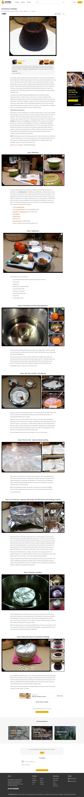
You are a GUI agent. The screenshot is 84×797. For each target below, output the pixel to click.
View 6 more (54, 530)
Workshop (34, 780)
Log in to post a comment (42, 770)
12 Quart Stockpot (20, 209)
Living (41, 780)
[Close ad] (83, 73)
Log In (74, 2)
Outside (41, 782)
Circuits (34, 778)
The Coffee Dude (17, 73)
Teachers (29, 2)
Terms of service (22, 794)
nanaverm (26, 761)
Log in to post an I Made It (42, 712)
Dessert (17, 11)
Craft (33, 784)
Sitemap (55, 784)
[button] (63, 14)
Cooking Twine (16, 216)
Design (33, 782)
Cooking (12, 11)
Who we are (55, 786)
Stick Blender (16, 214)
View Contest (60, 696)
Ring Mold (15, 212)
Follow (19, 63)
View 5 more (53, 406)
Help (54, 782)
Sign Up (80, 2)
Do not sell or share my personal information (53, 794)
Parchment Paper (17, 221)
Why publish (55, 778)
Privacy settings (39, 794)
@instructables (73, 778)
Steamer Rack (23, 212)
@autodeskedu (73, 781)
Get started (55, 780)
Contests (23, 2)
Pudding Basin (20, 207)
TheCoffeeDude (6, 11)
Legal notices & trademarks (70, 794)
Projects (17, 2)
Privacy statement (31, 794)
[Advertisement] (75, 89)
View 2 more (53, 470)
